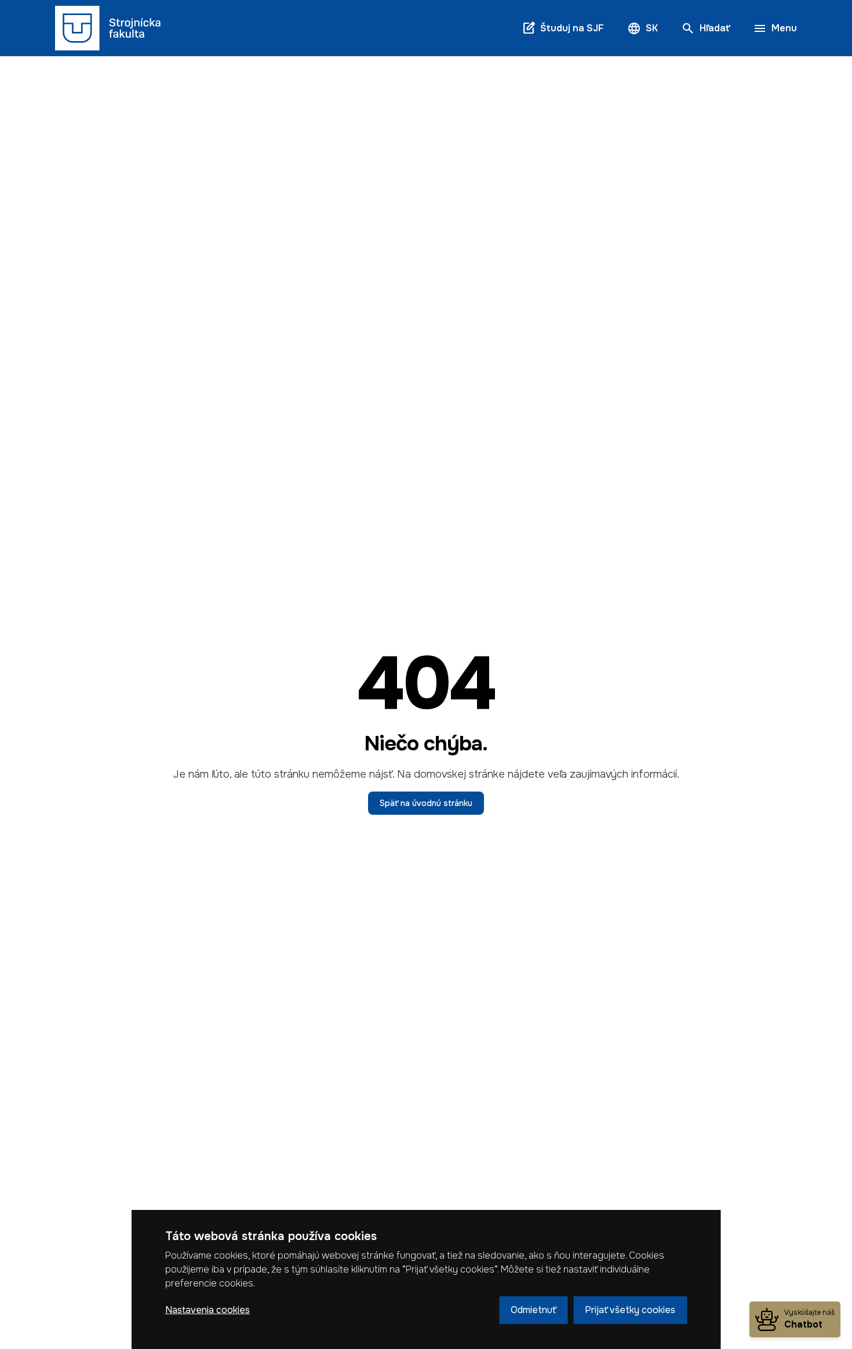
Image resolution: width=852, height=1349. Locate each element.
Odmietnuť (533, 1310)
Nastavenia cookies (207, 1310)
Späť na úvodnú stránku (426, 803)
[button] (642, 28)
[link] (108, 28)
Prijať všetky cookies (630, 1310)
